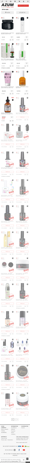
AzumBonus (14, 427)
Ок (27, 458)
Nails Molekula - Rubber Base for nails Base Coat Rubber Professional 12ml (7, 168)
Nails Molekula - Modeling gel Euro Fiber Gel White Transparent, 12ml (7, 327)
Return (12, 432)
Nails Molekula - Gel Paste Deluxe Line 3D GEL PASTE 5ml (7, 274)
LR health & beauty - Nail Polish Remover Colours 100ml (7, 33)
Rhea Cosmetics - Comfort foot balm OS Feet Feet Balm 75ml (7, 87)
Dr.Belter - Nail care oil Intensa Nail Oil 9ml (22, 87)
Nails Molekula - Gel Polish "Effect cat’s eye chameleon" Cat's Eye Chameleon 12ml (21, 222)
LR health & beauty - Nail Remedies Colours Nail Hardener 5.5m (21, 327)
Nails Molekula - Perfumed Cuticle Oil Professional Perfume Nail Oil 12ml (6, 300)
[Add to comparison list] (10, 40)
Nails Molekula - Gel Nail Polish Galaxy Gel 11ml (22, 355)
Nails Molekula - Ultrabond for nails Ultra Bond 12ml (7, 222)
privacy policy (15, 461)
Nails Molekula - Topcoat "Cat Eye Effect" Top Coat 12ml (22, 248)
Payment (13, 431)
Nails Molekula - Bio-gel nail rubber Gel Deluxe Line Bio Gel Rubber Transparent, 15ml (22, 409)
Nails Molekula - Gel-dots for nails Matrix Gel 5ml (22, 274)
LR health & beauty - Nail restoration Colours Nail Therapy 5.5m (6, 409)
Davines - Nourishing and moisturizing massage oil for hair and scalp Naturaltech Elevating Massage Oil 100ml (7, 113)
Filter (8, 12)
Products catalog (22, 5)
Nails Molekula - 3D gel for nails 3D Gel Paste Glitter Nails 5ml (22, 381)
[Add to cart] (12, 37)
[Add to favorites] (13, 40)
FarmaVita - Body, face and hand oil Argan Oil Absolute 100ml (6, 248)
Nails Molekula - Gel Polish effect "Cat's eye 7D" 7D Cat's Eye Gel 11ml (22, 168)
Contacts (13, 434)
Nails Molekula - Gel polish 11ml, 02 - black (21, 140)
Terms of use (4, 438)
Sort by (23, 12)
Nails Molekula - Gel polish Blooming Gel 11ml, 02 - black (7, 355)
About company (4, 429)
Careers (23, 427)
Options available (6, 68)
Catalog (3, 430)
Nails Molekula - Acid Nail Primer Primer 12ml (21, 196)
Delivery (13, 429)
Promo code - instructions (7, 439)
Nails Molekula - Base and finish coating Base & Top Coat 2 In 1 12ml (7, 381)
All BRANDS (4, 432)
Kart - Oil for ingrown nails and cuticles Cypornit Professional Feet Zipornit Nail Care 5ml (7, 59)
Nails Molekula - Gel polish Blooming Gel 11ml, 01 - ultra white (7, 196)
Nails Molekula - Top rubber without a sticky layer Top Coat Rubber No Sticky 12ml (22, 300)
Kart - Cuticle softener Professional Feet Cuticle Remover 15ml (21, 59)
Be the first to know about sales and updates (15, 454)
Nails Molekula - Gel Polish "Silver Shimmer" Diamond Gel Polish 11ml (7, 140)
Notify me (22, 117)
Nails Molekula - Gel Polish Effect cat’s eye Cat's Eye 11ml (22, 113)
